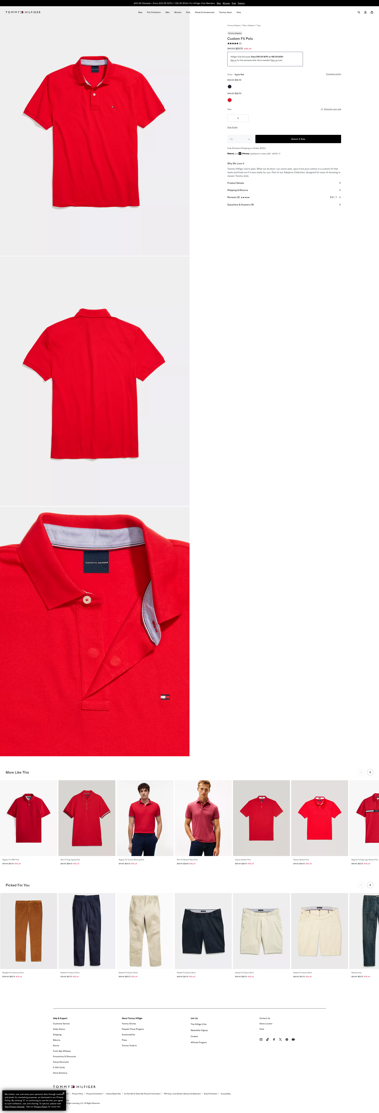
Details (241, 3)
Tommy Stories (129, 1023)
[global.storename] (23, 12)
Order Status (59, 1029)
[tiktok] (267, 1040)
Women (226, 3)
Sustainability (128, 1034)
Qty (231, 139)
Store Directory (60, 1073)
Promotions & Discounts (64, 1056)
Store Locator (266, 1023)
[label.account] (365, 12)
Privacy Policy (77, 1094)
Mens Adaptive (249, 25)
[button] (234, 60)
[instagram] (261, 1040)
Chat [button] (262, 1029)
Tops (259, 25)
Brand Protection (210, 1094)
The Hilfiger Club (199, 1024)
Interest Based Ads (113, 1094)
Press (124, 1040)
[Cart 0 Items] (371, 12)
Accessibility (226, 1094)
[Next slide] (370, 772)
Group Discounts (61, 1062)
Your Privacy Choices (15, 1106)
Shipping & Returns (237, 189)
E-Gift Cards (59, 1067)
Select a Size (298, 139)
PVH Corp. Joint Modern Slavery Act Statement (182, 1094)
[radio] (229, 86)
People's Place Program (133, 1029)
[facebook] (274, 1040)
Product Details (235, 182)
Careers (194, 1036)
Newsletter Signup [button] (199, 1030)
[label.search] (358, 12)
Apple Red (239, 74)
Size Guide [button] (232, 127)
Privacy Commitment (94, 1094)
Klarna (56, 1045)
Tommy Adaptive (234, 25)
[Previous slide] (361, 772)
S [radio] (238, 118)
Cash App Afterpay (62, 1051)
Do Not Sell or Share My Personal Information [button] (142, 1094)
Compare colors (333, 74)
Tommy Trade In (129, 1045)
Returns (56, 1040)
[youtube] (293, 1040)
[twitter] (280, 1040)
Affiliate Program (199, 1042)
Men (219, 3)
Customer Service (61, 1023)
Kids (234, 3)
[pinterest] (286, 1040)
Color (230, 74)
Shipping (57, 1034)
